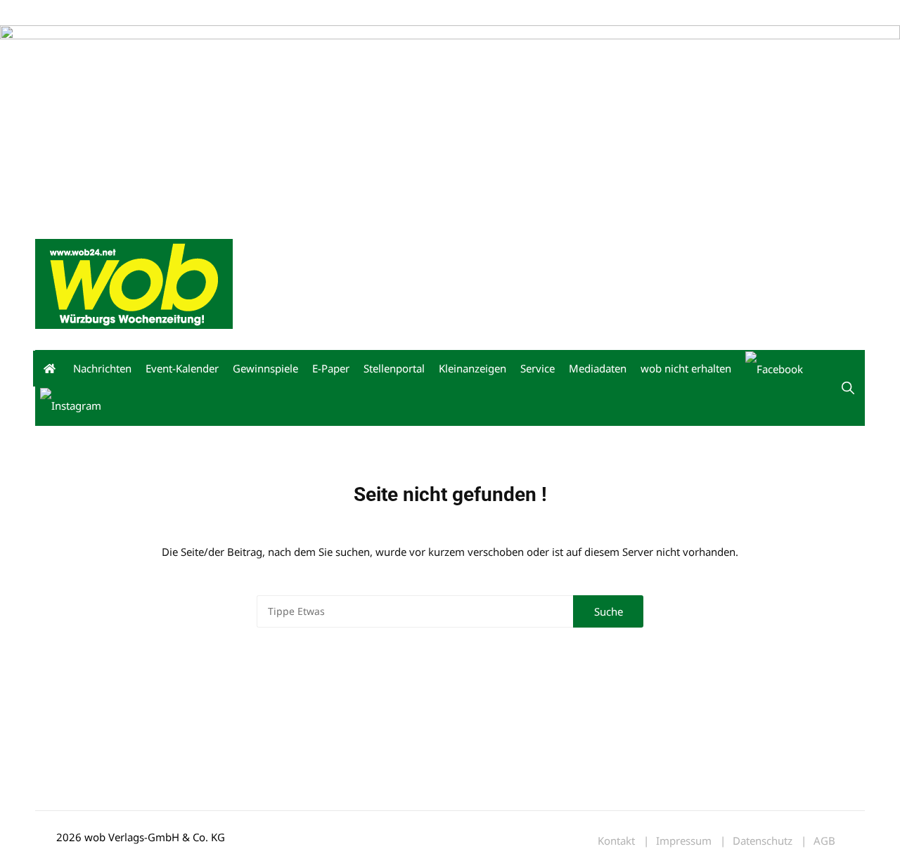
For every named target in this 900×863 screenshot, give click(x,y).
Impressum (243, 13)
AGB (824, 841)
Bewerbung (298, 13)
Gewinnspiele (265, 368)
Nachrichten (102, 368)
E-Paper (330, 368)
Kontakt (195, 13)
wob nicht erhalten (132, 13)
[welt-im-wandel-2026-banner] (450, 120)
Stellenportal (394, 368)
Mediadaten (60, 13)
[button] (848, 387)
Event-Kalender (182, 368)
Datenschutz (762, 841)
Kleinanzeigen (472, 368)
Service (537, 368)
